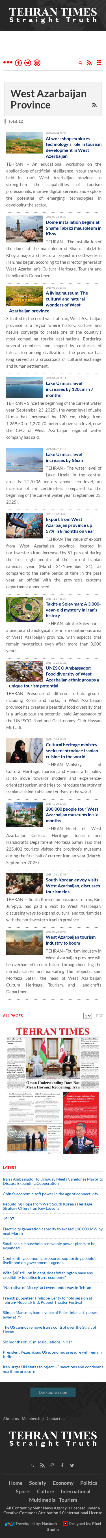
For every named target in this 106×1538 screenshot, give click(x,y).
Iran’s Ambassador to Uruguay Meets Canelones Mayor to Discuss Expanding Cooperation (53, 1181)
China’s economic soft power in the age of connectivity (50, 1193)
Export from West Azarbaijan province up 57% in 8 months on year (70, 525)
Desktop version (53, 1392)
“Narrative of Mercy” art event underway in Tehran (47, 1287)
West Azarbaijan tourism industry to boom (71, 939)
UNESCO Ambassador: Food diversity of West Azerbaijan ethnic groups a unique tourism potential (54, 676)
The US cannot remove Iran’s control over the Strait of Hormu (49, 1329)
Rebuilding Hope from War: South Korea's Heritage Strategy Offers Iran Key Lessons (47, 1206)
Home (16, 1483)
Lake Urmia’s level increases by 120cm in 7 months (69, 389)
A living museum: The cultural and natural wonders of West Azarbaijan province (48, 301)
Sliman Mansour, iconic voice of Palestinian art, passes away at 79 (50, 1314)
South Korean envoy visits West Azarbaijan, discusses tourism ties (73, 885)
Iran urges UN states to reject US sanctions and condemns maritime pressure (53, 1368)
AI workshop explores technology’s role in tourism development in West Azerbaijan (73, 147)
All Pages (13, 1015)
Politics (88, 1483)
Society (37, 1483)
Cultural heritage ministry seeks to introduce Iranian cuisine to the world (72, 750)
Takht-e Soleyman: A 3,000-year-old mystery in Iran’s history (73, 609)
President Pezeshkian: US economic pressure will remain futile (52, 1354)
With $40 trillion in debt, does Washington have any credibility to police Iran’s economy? (48, 1274)
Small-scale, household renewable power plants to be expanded (49, 1245)
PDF (99, 1015)
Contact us (56, 1418)
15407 (8, 1218)
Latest (9, 1167)
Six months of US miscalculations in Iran (38, 1341)
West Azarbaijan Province (48, 99)
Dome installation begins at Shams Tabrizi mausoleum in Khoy (73, 228)
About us (11, 1418)
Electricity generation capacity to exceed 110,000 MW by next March (53, 1230)
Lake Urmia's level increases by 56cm (64, 457)
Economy (63, 1483)
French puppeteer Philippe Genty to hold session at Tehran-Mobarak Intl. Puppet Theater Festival (47, 1300)
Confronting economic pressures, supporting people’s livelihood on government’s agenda (49, 1260)
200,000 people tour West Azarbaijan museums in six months (72, 814)
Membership (33, 1418)
